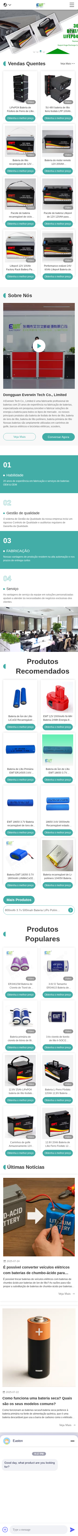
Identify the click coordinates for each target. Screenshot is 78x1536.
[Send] (72, 1529)
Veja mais (67, 63)
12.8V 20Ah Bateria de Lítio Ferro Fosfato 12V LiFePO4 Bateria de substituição (57, 1144)
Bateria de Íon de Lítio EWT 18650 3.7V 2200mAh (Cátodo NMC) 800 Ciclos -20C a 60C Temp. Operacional (57, 771)
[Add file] (5, 1529)
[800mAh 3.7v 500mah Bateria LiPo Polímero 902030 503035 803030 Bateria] (70, 910)
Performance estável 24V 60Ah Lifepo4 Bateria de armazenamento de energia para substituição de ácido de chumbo (58, 267)
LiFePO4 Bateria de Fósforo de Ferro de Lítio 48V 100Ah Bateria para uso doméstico (20, 109)
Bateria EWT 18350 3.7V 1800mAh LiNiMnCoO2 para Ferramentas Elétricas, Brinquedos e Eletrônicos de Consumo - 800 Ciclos (20, 876)
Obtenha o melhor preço (20, 118)
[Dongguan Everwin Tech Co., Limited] (40, 5)
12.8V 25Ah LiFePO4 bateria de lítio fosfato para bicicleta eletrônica (20, 1091)
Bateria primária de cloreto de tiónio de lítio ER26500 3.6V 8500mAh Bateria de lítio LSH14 (20, 1038)
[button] (34, 51)
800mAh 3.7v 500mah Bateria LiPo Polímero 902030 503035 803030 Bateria (33, 910)
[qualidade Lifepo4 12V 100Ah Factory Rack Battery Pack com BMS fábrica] (20, 246)
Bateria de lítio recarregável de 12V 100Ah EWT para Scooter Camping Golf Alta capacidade (20, 162)
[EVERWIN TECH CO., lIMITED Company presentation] (39, 346)
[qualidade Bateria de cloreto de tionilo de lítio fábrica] (39, 53)
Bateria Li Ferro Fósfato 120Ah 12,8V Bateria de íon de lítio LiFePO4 (58, 1091)
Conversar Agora (58, 437)
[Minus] (72, 1441)
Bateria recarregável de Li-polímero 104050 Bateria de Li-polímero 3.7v (57, 876)
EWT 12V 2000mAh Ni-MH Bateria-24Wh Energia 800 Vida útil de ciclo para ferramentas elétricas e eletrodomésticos (57, 718)
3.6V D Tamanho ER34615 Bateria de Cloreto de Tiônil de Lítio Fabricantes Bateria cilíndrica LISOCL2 (58, 986)
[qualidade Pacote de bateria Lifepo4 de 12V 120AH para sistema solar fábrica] (57, 194)
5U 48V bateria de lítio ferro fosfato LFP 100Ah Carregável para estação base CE (57, 109)
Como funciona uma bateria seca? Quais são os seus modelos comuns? (37, 1401)
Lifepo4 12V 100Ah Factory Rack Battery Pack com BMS (20, 267)
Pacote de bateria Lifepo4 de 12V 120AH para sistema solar (58, 215)
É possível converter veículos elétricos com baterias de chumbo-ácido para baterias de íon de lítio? (36, 1270)
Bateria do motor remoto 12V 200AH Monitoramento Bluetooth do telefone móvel (57, 162)
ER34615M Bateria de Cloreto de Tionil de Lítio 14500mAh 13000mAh (20, 986)
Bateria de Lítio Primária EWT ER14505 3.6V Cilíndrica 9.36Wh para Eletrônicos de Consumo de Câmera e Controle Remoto (20, 771)
